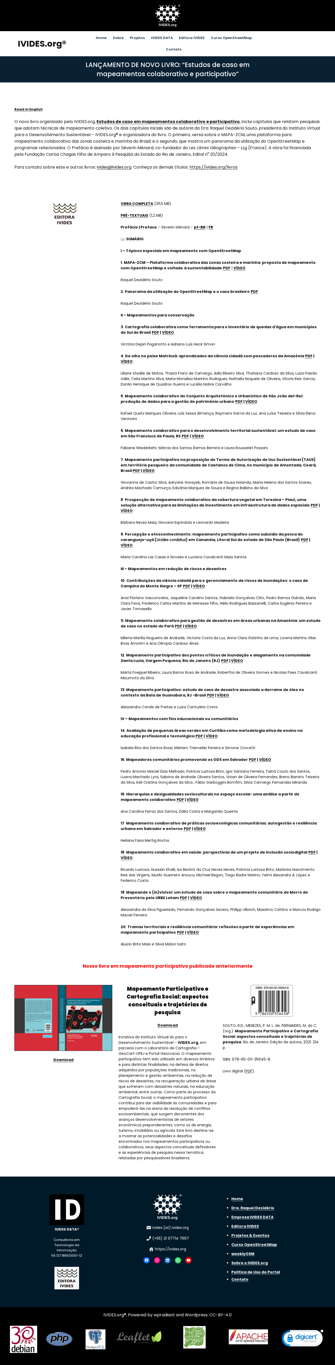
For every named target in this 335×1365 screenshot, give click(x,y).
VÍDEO (239, 268)
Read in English (28, 109)
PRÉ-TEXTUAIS (134, 215)
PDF (226, 268)
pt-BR (199, 227)
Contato (239, 1279)
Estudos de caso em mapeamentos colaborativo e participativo (168, 122)
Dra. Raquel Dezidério (252, 1208)
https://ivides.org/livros (213, 167)
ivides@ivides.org (114, 167)
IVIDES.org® (42, 43)
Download (63, 1059)
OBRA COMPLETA (137, 203)
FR (211, 227)
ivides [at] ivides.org (170, 1227)
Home (237, 1198)
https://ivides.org (170, 1249)
